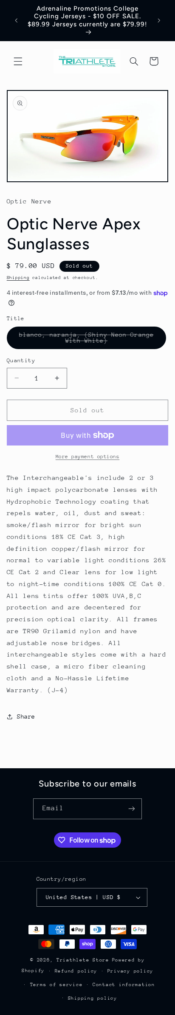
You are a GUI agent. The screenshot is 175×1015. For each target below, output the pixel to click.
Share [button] (26, 716)
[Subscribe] (131, 808)
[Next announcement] (159, 20)
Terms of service (56, 984)
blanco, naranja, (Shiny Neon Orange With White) (86, 340)
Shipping (18, 277)
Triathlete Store (82, 960)
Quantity (21, 360)
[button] (18, 61)
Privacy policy (130, 971)
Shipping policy (92, 998)
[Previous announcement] (16, 20)
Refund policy (76, 971)
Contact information (124, 984)
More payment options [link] (88, 457)
